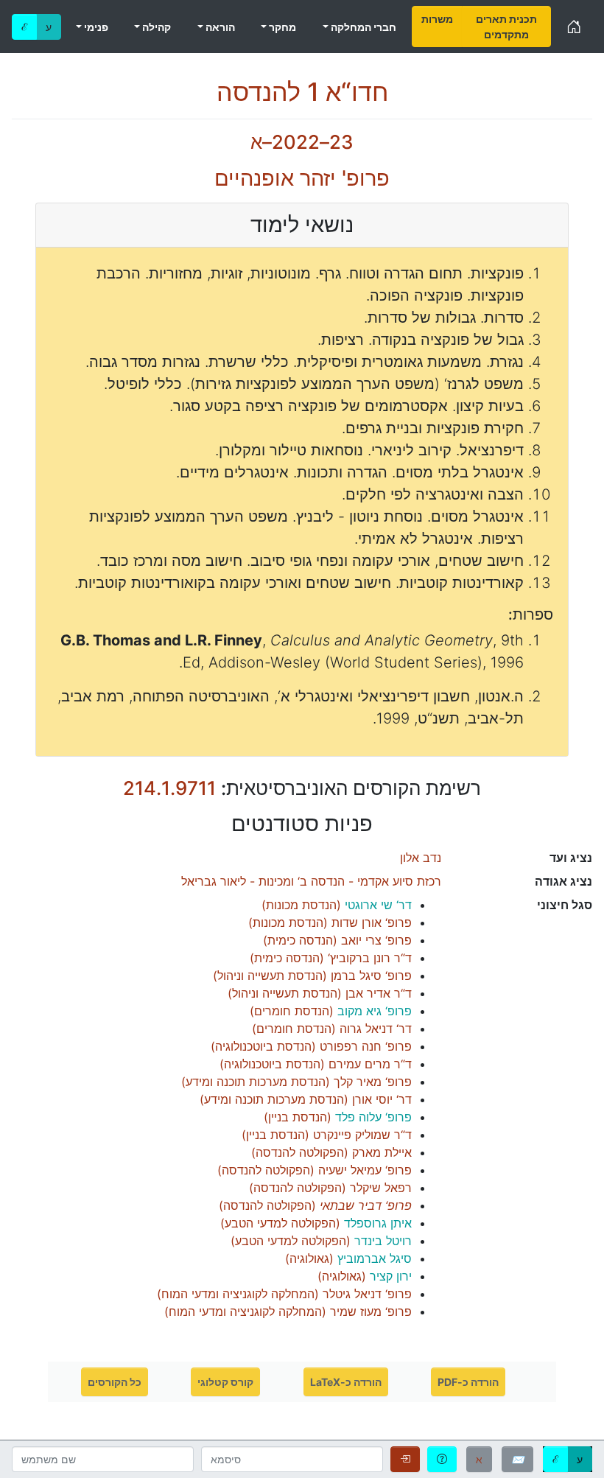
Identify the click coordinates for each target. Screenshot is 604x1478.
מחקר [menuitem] (281, 27)
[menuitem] (437, 26)
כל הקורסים (114, 1382)
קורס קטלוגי (225, 1382)
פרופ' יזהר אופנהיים (302, 178)
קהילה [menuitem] (155, 27)
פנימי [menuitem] (95, 27)
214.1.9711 (169, 788)
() (336, 904)
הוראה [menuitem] (219, 27)
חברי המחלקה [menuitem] (362, 27)
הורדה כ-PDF (468, 1382)
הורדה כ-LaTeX (346, 1382)
